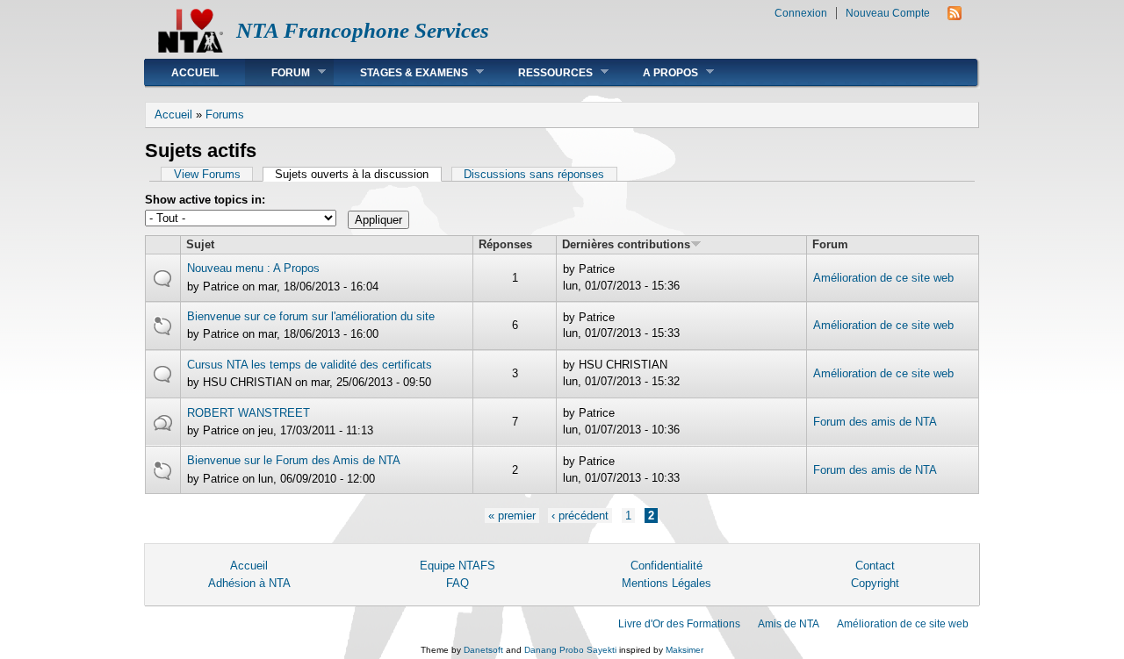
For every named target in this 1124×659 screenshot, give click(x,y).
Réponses (505, 244)
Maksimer (684, 650)
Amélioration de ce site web (883, 277)
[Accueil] (190, 48)
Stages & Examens (401, 72)
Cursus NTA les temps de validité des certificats (309, 364)
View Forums (207, 174)
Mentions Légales (666, 583)
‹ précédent (580, 515)
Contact (875, 565)
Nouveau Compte (888, 13)
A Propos (657, 72)
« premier (512, 515)
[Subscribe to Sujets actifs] (954, 16)
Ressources (542, 72)
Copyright (875, 583)
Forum (277, 72)
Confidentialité (666, 565)
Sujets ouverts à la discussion (358, 174)
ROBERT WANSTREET (248, 412)
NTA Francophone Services (362, 30)
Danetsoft (483, 650)
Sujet (200, 244)
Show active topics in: (205, 199)
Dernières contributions (626, 244)
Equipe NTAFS (457, 565)
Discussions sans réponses (534, 174)
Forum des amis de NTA (875, 421)
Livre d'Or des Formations (679, 624)
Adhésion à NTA (249, 583)
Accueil (195, 73)
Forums (224, 114)
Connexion (801, 13)
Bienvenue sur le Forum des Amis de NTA (293, 460)
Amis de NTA (788, 624)
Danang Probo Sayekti (570, 650)
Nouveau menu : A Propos (253, 268)
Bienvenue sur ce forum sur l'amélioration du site (311, 316)
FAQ (457, 583)
